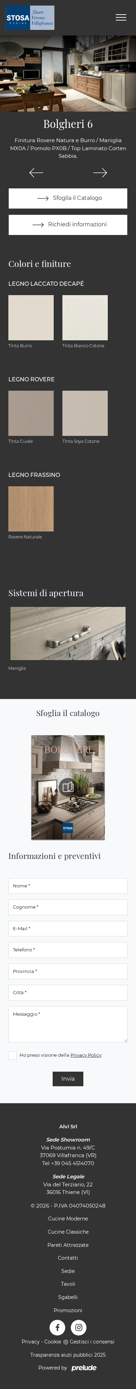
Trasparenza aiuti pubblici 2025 (68, 1355)
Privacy (31, 1342)
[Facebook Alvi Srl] (57, 1327)
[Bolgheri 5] (36, 173)
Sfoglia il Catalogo (77, 198)
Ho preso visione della (60, 1055)
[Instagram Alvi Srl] (78, 1327)
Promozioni (68, 1310)
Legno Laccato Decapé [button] (46, 284)
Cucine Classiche (68, 1232)
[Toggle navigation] (121, 17)
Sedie (68, 1271)
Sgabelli (68, 1297)
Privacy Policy (85, 1055)
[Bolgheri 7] (100, 173)
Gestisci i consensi (92, 1342)
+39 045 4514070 (72, 1163)
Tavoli (68, 1284)
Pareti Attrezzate (68, 1245)
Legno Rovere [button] (31, 379)
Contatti (68, 1258)
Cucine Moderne (68, 1219)
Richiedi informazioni (77, 224)
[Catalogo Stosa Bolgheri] (68, 787)
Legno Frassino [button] (34, 475)
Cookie (52, 1342)
